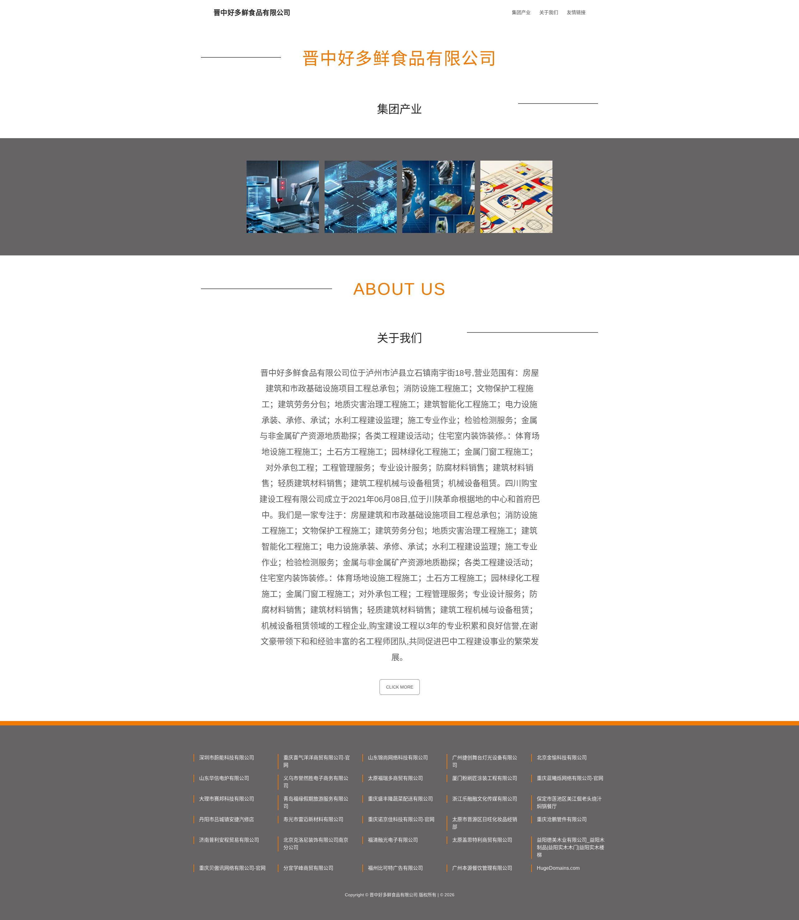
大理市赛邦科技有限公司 (226, 798)
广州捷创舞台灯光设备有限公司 (484, 761)
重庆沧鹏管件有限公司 (562, 819)
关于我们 (548, 12)
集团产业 (521, 12)
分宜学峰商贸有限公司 (308, 868)
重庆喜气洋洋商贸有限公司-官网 (316, 761)
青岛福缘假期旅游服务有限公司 (315, 802)
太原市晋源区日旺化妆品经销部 (484, 823)
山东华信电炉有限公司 (224, 778)
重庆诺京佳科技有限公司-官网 (401, 819)
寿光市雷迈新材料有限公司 (313, 819)
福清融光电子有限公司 (393, 840)
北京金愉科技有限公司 (562, 757)
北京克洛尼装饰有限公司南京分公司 (315, 843)
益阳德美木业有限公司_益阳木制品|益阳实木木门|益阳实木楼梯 (571, 847)
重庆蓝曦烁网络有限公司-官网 (570, 778)
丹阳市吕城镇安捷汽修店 (226, 819)
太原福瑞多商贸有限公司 (395, 778)
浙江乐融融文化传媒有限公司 (484, 798)
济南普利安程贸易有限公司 (229, 840)
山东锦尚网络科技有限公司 (398, 757)
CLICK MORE (399, 687)
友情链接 (576, 12)
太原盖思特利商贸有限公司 (482, 840)
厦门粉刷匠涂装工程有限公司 (484, 778)
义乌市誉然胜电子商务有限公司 (315, 782)
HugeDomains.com (558, 868)
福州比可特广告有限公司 (395, 868)
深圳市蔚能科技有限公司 (226, 757)
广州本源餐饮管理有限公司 (482, 868)
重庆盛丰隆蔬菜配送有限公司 (400, 798)
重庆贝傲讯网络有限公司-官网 (232, 868)
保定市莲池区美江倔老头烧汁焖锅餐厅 (569, 802)
